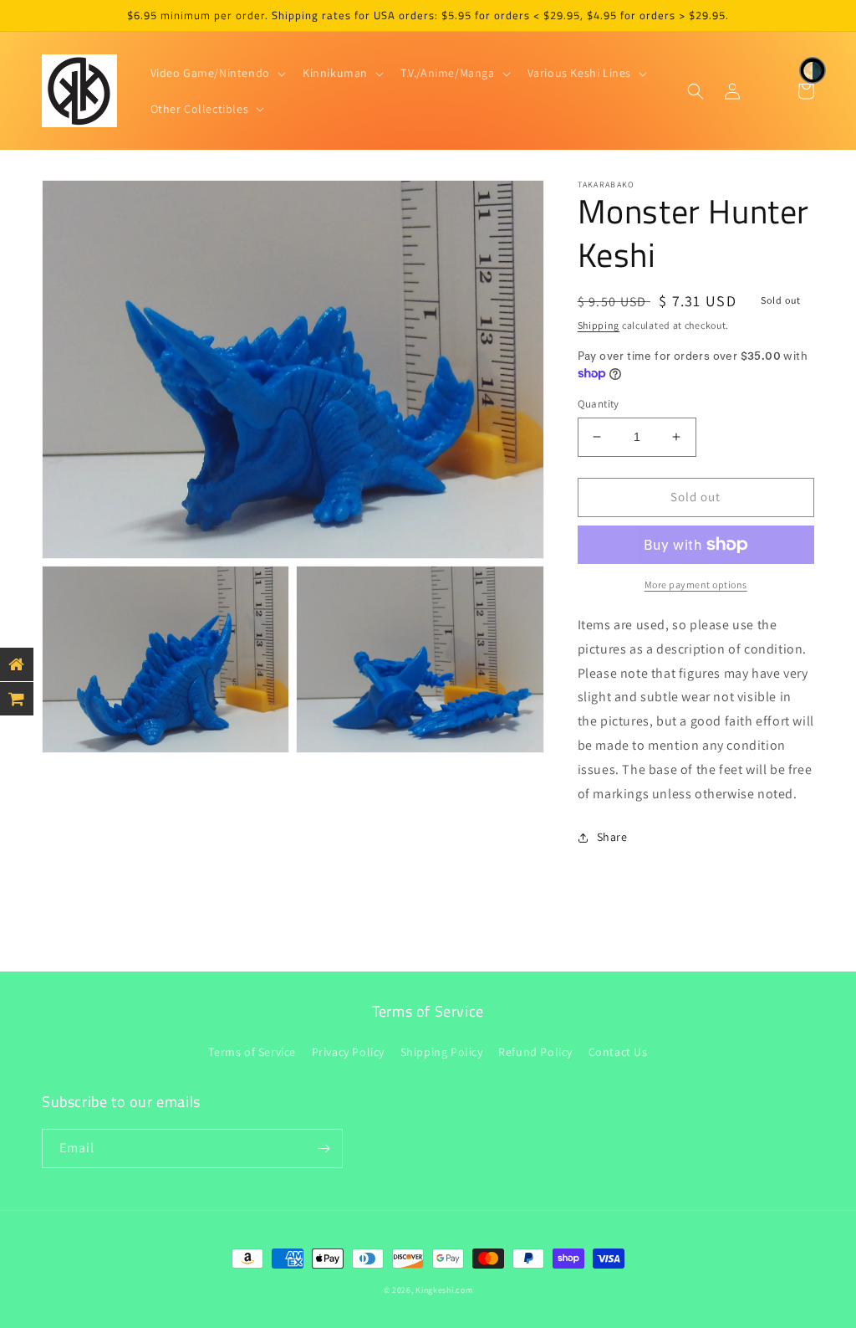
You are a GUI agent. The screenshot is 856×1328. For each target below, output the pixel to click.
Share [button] (612, 836)
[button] (216, 72)
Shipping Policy (441, 1051)
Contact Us (618, 1051)
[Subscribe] (323, 1148)
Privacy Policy (348, 1051)
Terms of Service (252, 1051)
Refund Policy (535, 1051)
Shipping (599, 325)
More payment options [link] (696, 584)
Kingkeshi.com (443, 1289)
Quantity (598, 404)
